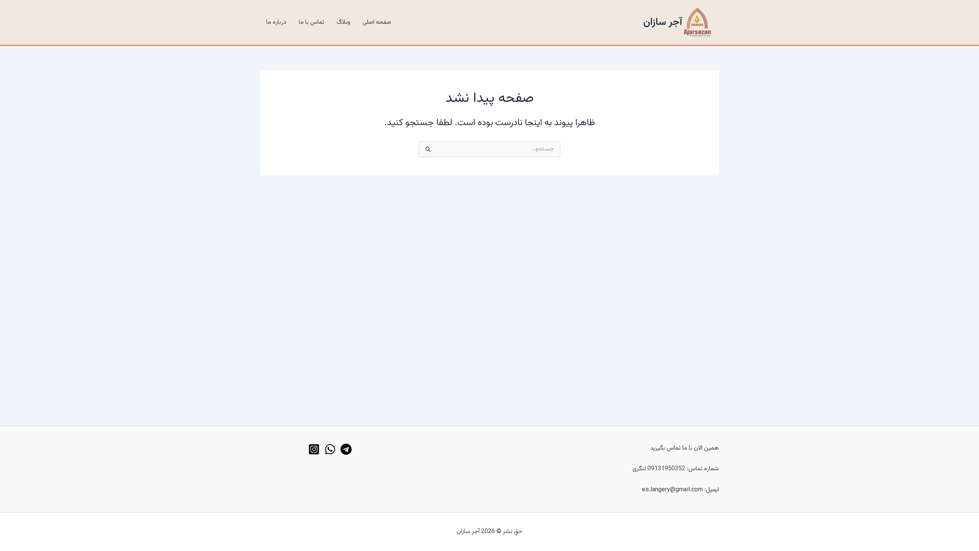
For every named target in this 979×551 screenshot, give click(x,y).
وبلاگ (343, 22)
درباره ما (276, 22)
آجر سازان (662, 22)
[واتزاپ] (330, 449)
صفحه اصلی (377, 22)
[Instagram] (314, 449)
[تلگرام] (346, 449)
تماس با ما (311, 22)
